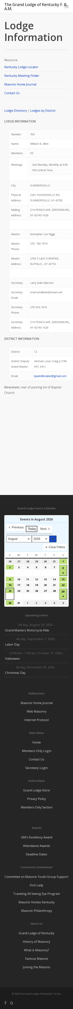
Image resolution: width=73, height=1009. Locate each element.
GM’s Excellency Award (36, 837)
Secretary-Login (36, 768)
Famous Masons (36, 959)
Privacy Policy (36, 799)
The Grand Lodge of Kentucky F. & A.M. (35, 6)
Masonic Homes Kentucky (37, 902)
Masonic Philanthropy (36, 911)
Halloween (12, 659)
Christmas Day (15, 673)
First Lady (36, 885)
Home (36, 742)
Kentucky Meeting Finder (21, 76)
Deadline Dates (36, 854)
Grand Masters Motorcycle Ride (27, 630)
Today (32, 528)
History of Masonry (36, 942)
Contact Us (12, 93)
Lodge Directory (16, 111)
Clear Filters (57, 547)
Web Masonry (36, 711)
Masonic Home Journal (20, 84)
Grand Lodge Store (36, 790)
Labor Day (12, 644)
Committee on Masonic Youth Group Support (36, 877)
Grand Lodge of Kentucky (36, 933)
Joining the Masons (36, 967)
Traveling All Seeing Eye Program (36, 894)
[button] (67, 6)
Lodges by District (42, 111)
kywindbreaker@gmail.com (50, 376)
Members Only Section (36, 807)
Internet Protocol (36, 720)
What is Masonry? (36, 950)
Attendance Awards (36, 846)
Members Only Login (36, 751)
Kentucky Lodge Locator (21, 67)
